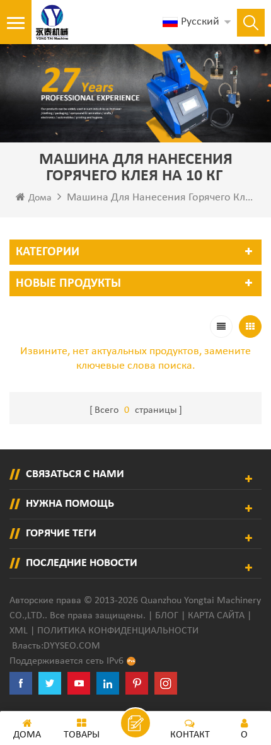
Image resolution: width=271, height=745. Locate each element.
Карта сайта (216, 616)
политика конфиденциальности (118, 631)
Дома (40, 198)
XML (18, 631)
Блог (166, 616)
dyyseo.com (71, 646)
